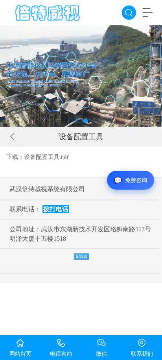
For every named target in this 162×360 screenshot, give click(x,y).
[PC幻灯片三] (81, 76)
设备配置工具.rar (46, 157)
